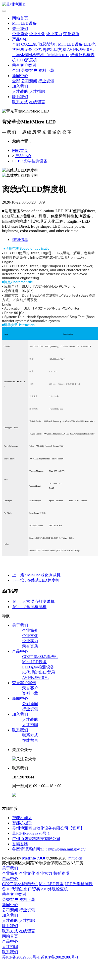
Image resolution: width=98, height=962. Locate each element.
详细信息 (20, 239)
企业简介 (20, 34)
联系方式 (20, 102)
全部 (16, 44)
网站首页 (20, 18)
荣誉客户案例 (24, 65)
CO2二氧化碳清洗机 (39, 44)
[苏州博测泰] (49, 4)
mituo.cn (75, 858)
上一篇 (36, 575)
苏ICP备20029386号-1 (21, 957)
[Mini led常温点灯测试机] (12, 601)
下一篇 (35, 580)
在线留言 (37, 102)
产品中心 (20, 39)
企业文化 (37, 34)
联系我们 (20, 97)
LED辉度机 (27, 60)
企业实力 (54, 34)
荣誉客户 (29, 70)
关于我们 (20, 28)
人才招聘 (37, 91)
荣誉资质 (71, 34)
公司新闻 (29, 81)
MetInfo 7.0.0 (33, 858)
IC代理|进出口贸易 (49, 49)
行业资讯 (46, 81)
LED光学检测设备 (31, 161)
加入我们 (20, 86)
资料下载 (46, 70)
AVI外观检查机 (80, 49)
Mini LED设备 (24, 23)
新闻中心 (20, 76)
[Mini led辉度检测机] (12, 607)
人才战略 (20, 91)
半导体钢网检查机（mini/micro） (40, 55)
